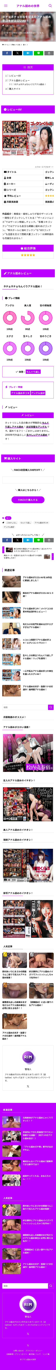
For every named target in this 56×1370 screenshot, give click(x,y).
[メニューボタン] (5, 6)
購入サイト (15, 88)
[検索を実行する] (51, 707)
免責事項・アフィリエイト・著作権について (23, 1354)
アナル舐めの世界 (28, 5)
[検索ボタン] (50, 6)
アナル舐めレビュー (19, 80)
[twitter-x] (28, 1086)
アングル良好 (46, 25)
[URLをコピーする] (49, 53)
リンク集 (46, 1354)
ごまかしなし (10, 25)
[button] (7, 53)
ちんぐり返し (21, 25)
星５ (8, 518)
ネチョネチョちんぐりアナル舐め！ (30, 84)
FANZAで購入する (28, 499)
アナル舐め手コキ (33, 25)
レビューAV (15, 75)
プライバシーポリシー (34, 1350)
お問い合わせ (18, 1350)
